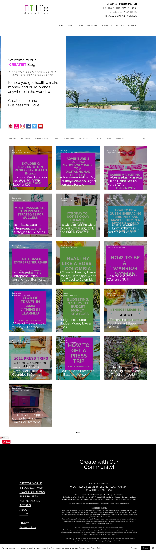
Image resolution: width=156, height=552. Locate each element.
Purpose (56, 138)
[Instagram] (16, 126)
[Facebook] (28, 126)
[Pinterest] (10, 126)
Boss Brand (25, 138)
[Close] (153, 548)
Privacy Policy (96, 548)
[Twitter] (34, 126)
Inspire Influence (85, 138)
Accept (145, 548)
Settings (134, 548)
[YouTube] (40, 126)
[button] (144, 139)
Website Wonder (41, 138)
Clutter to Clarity (104, 138)
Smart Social (69, 138)
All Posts (12, 138)
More (118, 138)
